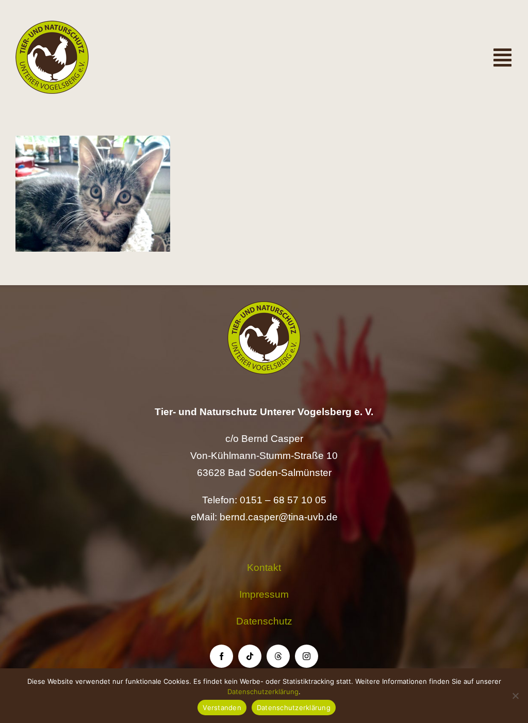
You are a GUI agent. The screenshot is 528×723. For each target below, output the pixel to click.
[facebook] (221, 656)
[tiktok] (249, 656)
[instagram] (306, 656)
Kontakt (264, 567)
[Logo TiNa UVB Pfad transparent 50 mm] (52, 25)
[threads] (278, 656)
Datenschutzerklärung (263, 691)
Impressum (264, 594)
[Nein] (515, 696)
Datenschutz (264, 621)
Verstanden (222, 707)
